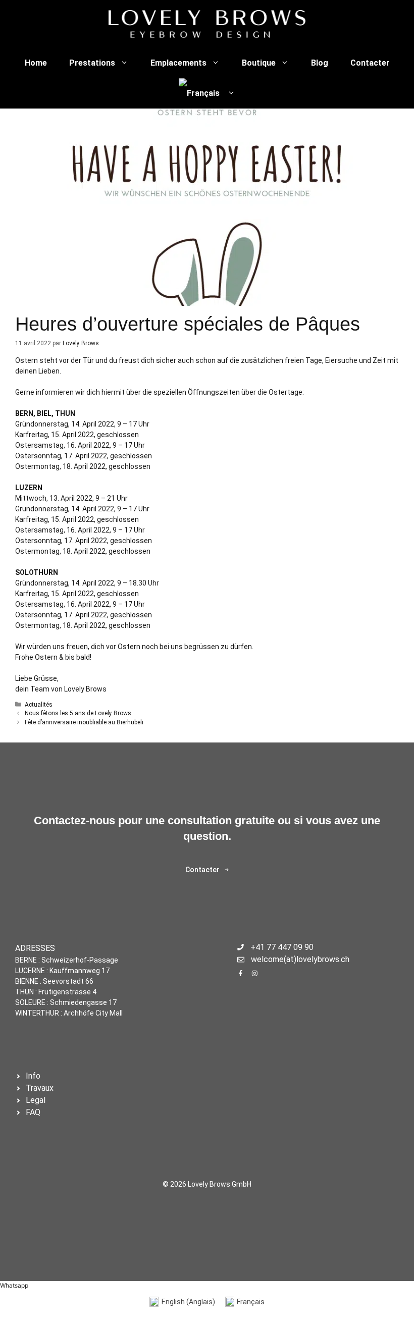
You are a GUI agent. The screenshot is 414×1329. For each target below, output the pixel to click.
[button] (14, 1285)
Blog (319, 63)
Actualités (39, 704)
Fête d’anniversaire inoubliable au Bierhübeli (84, 722)
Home (36, 63)
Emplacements (178, 63)
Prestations (92, 63)
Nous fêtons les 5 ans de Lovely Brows (78, 713)
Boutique (259, 63)
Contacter (370, 63)
